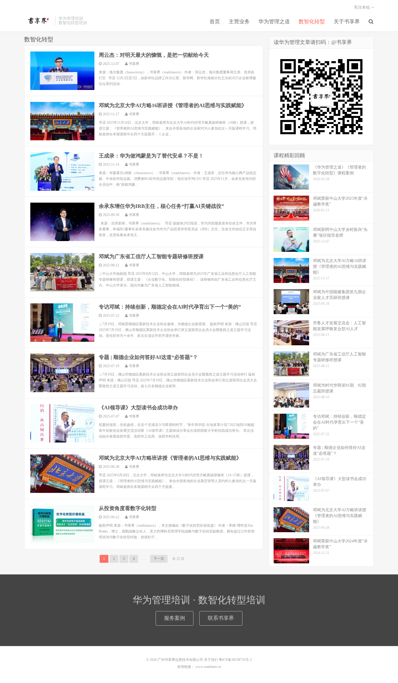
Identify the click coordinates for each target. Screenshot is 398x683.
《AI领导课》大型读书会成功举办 (138, 407)
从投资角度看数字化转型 (127, 508)
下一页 (159, 559)
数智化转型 (312, 21)
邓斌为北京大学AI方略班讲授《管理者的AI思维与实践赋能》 (170, 458)
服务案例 (174, 618)
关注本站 (362, 7)
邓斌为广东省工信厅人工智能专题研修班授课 (151, 256)
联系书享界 (221, 618)
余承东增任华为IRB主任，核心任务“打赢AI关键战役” (161, 206)
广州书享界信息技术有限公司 (180, 660)
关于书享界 (347, 21)
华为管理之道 (274, 21)
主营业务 (239, 21)
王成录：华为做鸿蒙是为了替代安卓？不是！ (151, 156)
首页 (214, 21)
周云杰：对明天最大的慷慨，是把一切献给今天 (154, 55)
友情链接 (184, 667)
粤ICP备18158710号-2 (235, 660)
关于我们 (211, 660)
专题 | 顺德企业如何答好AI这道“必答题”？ (148, 357)
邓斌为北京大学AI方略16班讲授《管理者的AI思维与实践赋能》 (173, 105)
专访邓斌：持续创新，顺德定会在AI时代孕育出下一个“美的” (170, 307)
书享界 (38, 20)
